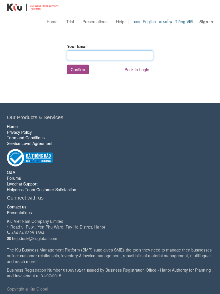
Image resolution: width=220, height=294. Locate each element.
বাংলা (136, 21)
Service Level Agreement (29, 143)
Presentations (19, 212)
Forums (14, 178)
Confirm (78, 69)
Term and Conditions (26, 137)
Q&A (11, 172)
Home (12, 126)
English (149, 21)
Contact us (16, 207)
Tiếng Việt (184, 21)
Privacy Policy (19, 132)
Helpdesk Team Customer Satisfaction (41, 189)
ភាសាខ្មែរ (165, 21)
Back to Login (137, 69)
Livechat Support (22, 184)
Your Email (77, 46)
